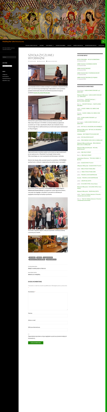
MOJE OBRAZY (49, 45)
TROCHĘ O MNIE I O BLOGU (31, 45)
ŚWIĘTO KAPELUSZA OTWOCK (37, 267)
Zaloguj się (5, 74)
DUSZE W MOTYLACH (87, 162)
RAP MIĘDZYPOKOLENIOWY (91, 134)
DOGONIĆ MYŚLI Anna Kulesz (89, 183)
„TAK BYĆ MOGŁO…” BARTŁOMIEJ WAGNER (86, 100)
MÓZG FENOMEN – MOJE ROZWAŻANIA (88, 59)
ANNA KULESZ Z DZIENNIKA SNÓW (87, 64)
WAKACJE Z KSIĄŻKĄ (34, 273)
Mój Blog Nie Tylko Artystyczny (13, 41)
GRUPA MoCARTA (86, 180)
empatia (39, 257)
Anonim (79, 177)
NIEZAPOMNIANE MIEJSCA (90, 45)
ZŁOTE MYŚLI (101, 45)
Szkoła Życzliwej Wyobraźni (37, 259)
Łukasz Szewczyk (51, 259)
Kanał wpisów (6, 76)
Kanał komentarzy (7, 78)
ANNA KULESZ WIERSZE (84, 68)
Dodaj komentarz (52, 61)
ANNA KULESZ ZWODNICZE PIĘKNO (87, 77)
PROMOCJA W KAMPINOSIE (89, 174)
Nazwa (30, 313)
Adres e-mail (31, 320)
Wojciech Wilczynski (82, 129)
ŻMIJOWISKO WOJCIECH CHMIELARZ (91, 140)
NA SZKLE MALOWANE (60, 45)
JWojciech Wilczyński (82, 165)
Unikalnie (79, 134)
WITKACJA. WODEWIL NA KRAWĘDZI (91, 126)
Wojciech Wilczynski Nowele (84, 143)
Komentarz (31, 291)
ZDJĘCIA (69, 45)
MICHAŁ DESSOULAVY (87, 137)
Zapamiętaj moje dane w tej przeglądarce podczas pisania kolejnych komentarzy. (47, 337)
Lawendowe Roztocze (83, 158)
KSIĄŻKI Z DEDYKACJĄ (78, 45)
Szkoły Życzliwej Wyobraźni (42, 92)
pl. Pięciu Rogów (48, 257)
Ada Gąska (32, 257)
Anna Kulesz (41, 61)
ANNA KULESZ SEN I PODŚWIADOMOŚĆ (88, 73)
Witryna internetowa (34, 327)
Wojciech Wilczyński (82, 95)
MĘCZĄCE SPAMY (86, 152)
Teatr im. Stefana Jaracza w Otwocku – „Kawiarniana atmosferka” (89, 195)
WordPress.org (6, 80)
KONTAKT (42, 45)
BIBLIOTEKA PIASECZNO (88, 168)
